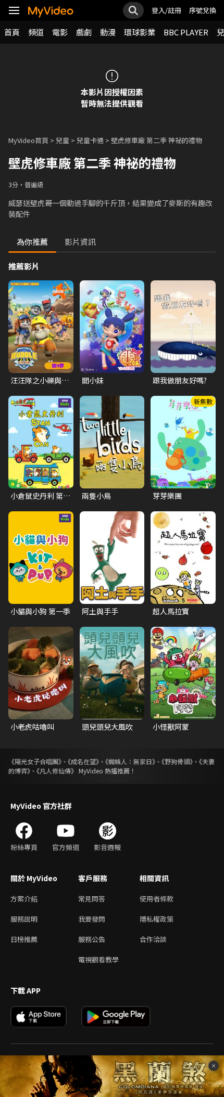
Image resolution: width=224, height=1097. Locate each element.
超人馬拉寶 (171, 611)
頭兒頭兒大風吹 (107, 726)
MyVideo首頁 (28, 140)
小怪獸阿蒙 (171, 726)
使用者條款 (156, 899)
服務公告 (91, 939)
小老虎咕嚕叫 (32, 726)
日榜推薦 (24, 939)
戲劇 (84, 32)
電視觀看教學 (98, 959)
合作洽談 (153, 939)
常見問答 (91, 899)
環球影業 (139, 32)
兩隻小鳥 (96, 496)
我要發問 (91, 919)
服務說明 (24, 919)
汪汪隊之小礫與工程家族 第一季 (39, 380)
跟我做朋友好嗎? (180, 380)
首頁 (12, 32)
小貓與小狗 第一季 (40, 611)
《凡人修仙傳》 (56, 770)
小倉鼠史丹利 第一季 (40, 496)
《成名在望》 (83, 761)
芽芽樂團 (167, 496)
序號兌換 (202, 10)
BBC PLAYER (186, 32)
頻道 (36, 32)
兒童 (62, 140)
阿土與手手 (100, 611)
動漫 (108, 32)
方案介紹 (24, 899)
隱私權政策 (156, 919)
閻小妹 (93, 380)
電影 (60, 32)
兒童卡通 (90, 140)
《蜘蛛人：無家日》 (130, 761)
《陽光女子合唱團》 (34, 761)
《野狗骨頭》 (177, 761)
